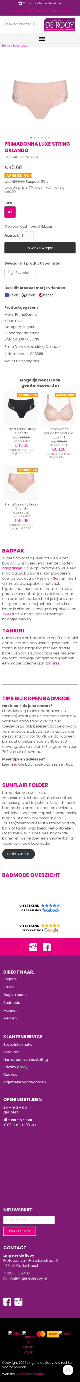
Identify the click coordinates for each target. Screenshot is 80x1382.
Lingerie (10, 979)
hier (14, 764)
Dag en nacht (15, 994)
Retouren (11, 1052)
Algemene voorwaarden (24, 1082)
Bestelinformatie (17, 1044)
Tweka (8, 614)
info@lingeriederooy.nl (27, 1278)
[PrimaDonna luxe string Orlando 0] (40, 98)
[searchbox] (20, 24)
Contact (64, 11)
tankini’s (52, 663)
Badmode (11, 1002)
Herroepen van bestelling (25, 1059)
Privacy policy (15, 1067)
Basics (8, 986)
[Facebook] (47, 946)
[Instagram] (33, 946)
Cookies (10, 1074)
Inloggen (16, 11)
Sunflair (59, 578)
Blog (53, 11)
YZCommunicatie (30, 1374)
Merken (10, 1018)
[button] (20, 272)
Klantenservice (36, 11)
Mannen (10, 1010)
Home (6, 45)
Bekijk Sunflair (18, 853)
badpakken (12, 568)
